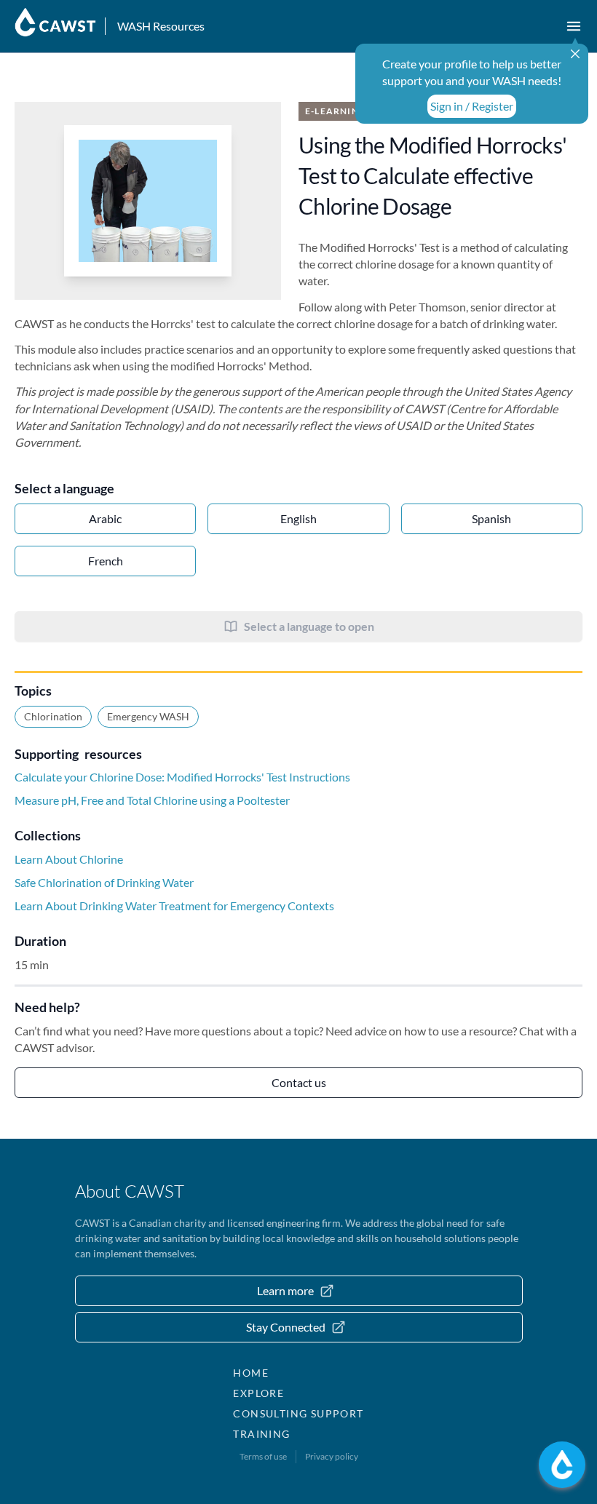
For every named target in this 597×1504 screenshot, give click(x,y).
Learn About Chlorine (69, 859)
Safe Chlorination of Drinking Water (104, 882)
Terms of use (263, 1456)
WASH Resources (161, 26)
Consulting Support (298, 1413)
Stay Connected (285, 1327)
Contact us (299, 1082)
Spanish (491, 518)
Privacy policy (331, 1456)
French (105, 561)
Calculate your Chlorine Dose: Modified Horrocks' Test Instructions (182, 777)
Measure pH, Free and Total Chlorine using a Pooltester (152, 800)
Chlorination (53, 716)
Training (261, 1434)
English (298, 518)
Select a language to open (309, 626)
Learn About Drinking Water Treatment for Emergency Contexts (174, 905)
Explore (258, 1393)
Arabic (105, 518)
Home (251, 1372)
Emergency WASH (148, 716)
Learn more (285, 1290)
